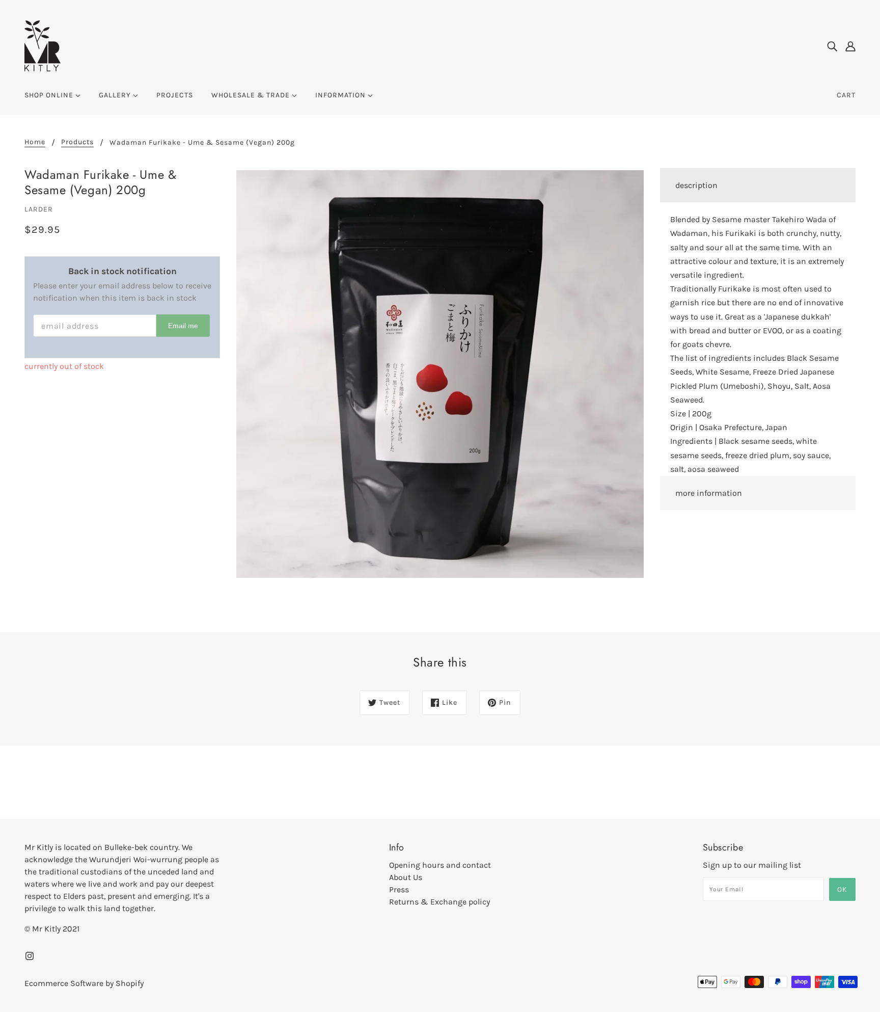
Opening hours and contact (440, 865)
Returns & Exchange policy (439, 902)
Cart (846, 95)
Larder (38, 209)
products (77, 142)
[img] (832, 46)
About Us (405, 877)
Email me (183, 326)
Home (34, 142)
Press (399, 889)
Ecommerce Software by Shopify (84, 983)
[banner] (42, 45)
